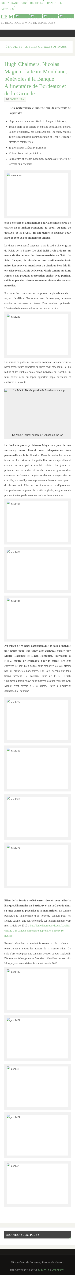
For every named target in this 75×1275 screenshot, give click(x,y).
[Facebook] (50, 16)
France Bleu (54, 3)
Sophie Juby (17, 99)
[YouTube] (22, 16)
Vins (24, 3)
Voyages (7, 9)
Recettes (36, 3)
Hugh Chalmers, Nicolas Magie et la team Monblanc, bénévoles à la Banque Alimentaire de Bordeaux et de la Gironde (35, 79)
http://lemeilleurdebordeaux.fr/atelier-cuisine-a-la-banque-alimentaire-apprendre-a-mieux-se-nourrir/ (37, 930)
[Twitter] (36, 16)
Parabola (43, 1270)
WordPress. (58, 1270)
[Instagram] (66, 16)
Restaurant (9, 3)
